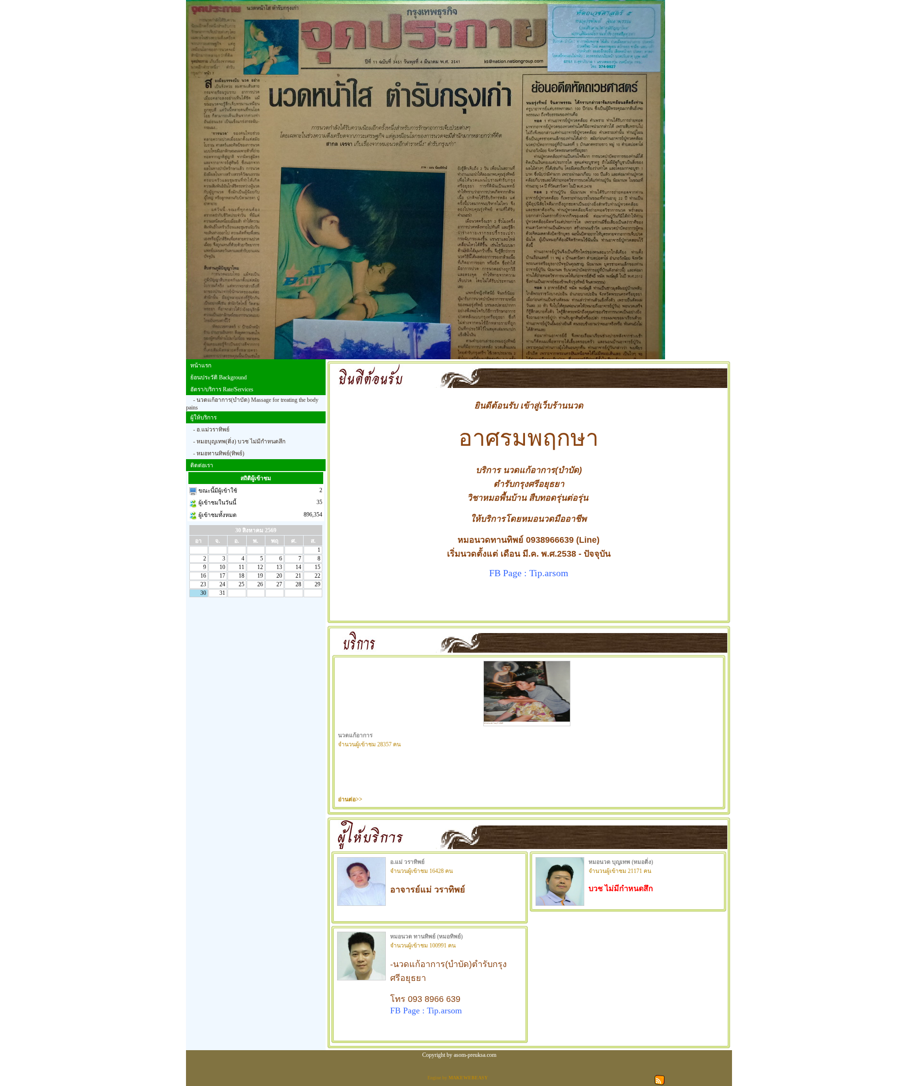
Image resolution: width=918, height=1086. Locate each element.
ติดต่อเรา (201, 465)
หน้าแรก (200, 365)
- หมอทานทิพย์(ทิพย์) (218, 453)
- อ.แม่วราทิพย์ (211, 429)
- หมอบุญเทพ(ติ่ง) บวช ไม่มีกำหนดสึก (239, 441)
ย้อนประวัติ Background (218, 377)
